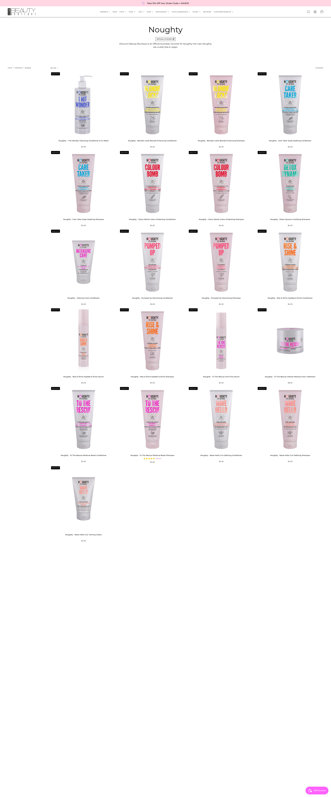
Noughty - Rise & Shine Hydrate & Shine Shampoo (152, 377)
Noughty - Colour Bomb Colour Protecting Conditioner (152, 219)
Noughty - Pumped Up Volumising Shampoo (221, 298)
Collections (18, 68)
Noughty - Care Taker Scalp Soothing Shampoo (83, 219)
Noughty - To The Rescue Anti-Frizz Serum (221, 377)
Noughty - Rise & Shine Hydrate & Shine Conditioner (290, 298)
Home (10, 68)
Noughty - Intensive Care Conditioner (83, 298)
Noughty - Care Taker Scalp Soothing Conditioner (290, 141)
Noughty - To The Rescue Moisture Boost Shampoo (152, 455)
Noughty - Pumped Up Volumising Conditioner (152, 298)
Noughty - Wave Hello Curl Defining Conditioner (221, 455)
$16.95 (290, 383)
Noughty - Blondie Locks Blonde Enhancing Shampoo (221, 141)
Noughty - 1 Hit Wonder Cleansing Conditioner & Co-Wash (84, 141)
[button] (308, 11)
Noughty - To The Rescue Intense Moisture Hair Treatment (290, 377)
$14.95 (83, 147)
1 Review (158, 458)
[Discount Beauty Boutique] (22, 11)
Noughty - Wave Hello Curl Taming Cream (83, 535)
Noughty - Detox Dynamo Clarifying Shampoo (290, 219)
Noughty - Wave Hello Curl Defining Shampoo (290, 455)
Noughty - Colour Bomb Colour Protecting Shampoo (221, 219)
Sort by (53, 68)
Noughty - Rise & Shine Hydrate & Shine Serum (83, 377)
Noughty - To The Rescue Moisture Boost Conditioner (83, 455)
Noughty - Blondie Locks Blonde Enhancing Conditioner (152, 141)
